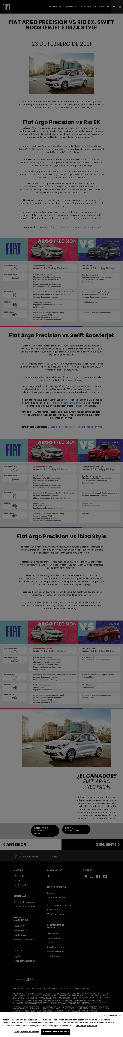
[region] (61, 1024)
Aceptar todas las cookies (55, 1032)
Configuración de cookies (26, 1032)
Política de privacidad (86, 1026)
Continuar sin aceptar (112, 1016)
